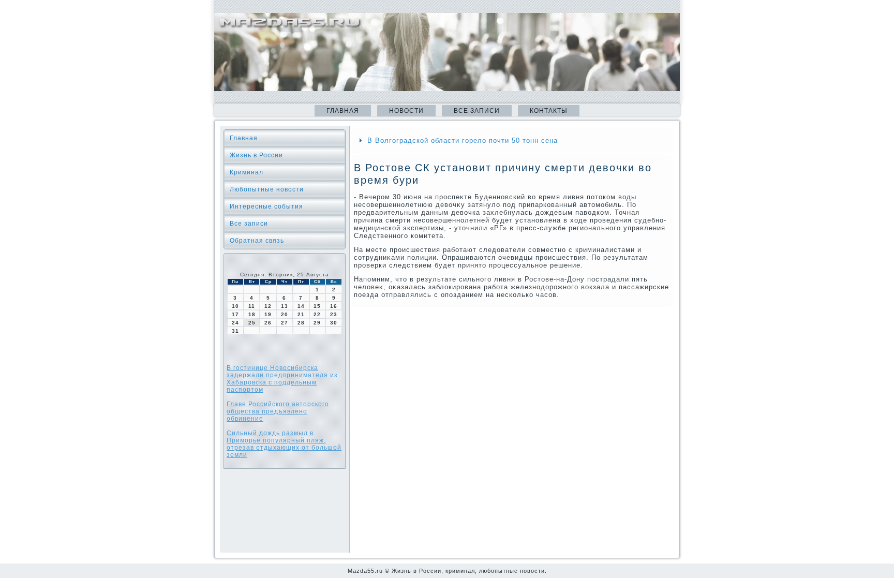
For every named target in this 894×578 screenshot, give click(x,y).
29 (317, 322)
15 (317, 306)
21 (301, 314)
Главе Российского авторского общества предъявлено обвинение (278, 411)
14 (301, 306)
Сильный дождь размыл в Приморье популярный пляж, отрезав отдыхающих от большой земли (284, 443)
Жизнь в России (256, 155)
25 (252, 322)
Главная (342, 110)
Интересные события (266, 206)
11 (251, 306)
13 (284, 306)
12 (268, 306)
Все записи (477, 110)
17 (235, 314)
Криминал (246, 172)
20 (284, 314)
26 (268, 322)
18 (252, 314)
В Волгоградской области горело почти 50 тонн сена (462, 140)
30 (333, 322)
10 (235, 306)
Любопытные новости (267, 189)
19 (268, 314)
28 (301, 322)
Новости (406, 110)
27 (284, 322)
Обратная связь (257, 240)
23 (333, 314)
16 (333, 306)
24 (235, 322)
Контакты (549, 110)
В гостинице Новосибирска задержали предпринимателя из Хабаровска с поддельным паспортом (282, 378)
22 (317, 314)
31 (235, 331)
